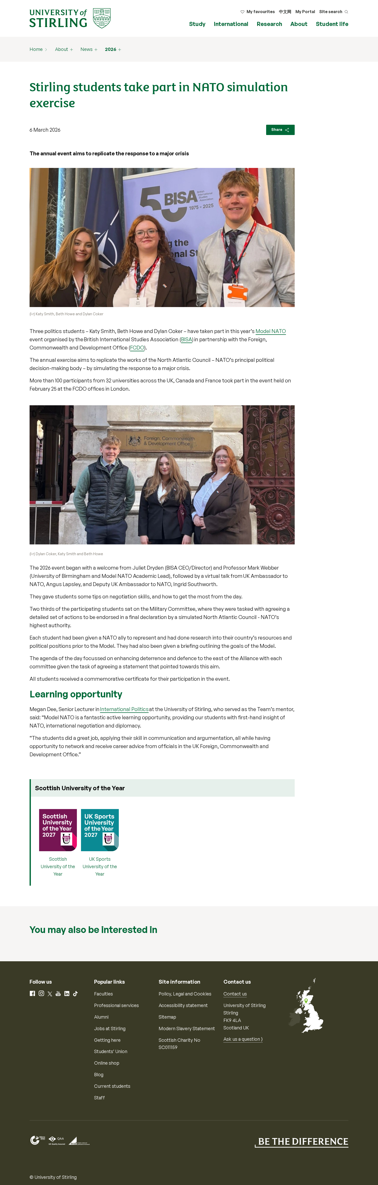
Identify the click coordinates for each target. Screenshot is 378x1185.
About (299, 23)
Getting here (107, 1040)
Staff (99, 1097)
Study (197, 23)
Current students (112, 1086)
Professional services (116, 1005)
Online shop (106, 1063)
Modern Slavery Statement (187, 1028)
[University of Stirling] (70, 18)
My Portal (305, 11)
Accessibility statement (183, 1005)
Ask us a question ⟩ (243, 1039)
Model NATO (271, 331)
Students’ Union (110, 1051)
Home (36, 49)
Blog (98, 1074)
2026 (110, 49)
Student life (332, 23)
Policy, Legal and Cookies (185, 994)
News (86, 49)
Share (277, 129)
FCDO (137, 347)
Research (269, 23)
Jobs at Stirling (109, 1028)
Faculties (103, 994)
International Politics (124, 709)
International (231, 23)
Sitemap (167, 1017)
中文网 (285, 11)
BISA (186, 339)
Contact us (235, 994)
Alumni (101, 1017)
